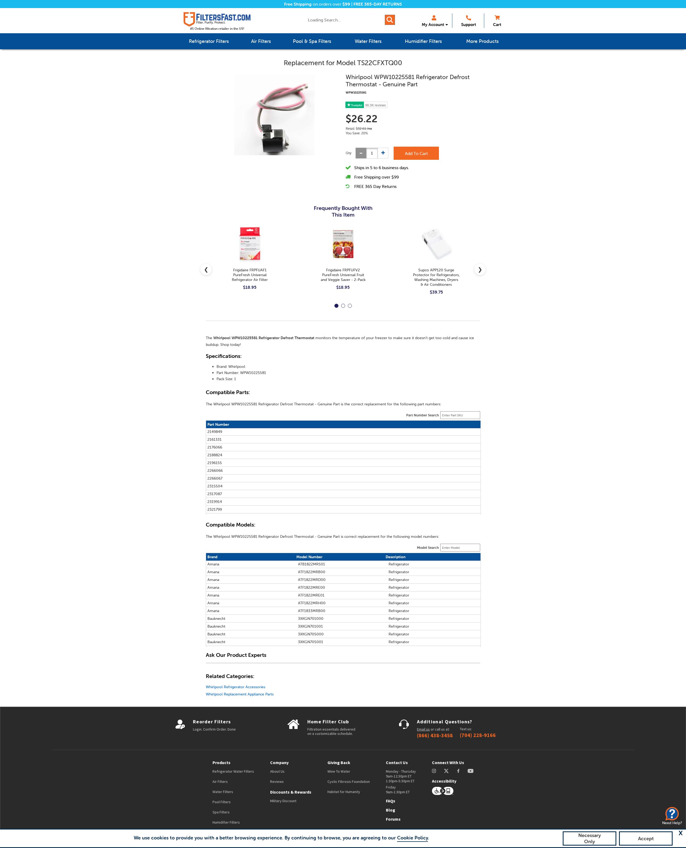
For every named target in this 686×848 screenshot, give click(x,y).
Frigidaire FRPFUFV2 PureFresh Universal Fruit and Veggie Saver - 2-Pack (343, 275)
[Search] (390, 20)
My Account (433, 24)
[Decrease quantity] (361, 153)
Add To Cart (416, 153)
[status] (372, 153)
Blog (390, 810)
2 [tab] (343, 306)
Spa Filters (221, 812)
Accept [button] (646, 838)
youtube (471, 771)
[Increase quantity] (383, 153)
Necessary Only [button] (589, 838)
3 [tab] (350, 306)
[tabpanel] (250, 262)
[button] (680, 833)
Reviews (277, 781)
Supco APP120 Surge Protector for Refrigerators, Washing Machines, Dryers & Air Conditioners (436, 277)
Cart (497, 24)
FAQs (390, 800)
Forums (393, 819)
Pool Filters (221, 801)
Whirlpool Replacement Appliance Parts (240, 694)
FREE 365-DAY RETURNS (377, 4)
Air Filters (220, 781)
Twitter (446, 771)
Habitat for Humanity (343, 791)
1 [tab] (336, 306)
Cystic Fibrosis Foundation (348, 781)
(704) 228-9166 (478, 735)
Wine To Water (338, 771)
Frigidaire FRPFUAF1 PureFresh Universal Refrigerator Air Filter (250, 275)
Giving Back (338, 762)
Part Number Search (422, 415)
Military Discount (283, 800)
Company (279, 762)
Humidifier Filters (226, 822)
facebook (458, 771)
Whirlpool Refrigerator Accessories (235, 686)
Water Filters (222, 791)
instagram (434, 771)
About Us (277, 771)
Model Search (428, 547)
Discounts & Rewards (290, 792)
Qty (349, 153)
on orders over (317, 4)
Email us (423, 729)
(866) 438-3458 (435, 735)
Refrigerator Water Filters (233, 771)
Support (468, 24)
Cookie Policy (412, 838)
